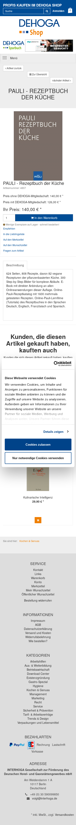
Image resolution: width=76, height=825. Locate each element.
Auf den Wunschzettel (15, 245)
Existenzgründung (38, 678)
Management (38, 694)
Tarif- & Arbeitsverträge (38, 714)
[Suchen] (47, 11)
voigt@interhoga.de (44, 798)
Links (38, 574)
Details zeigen (53, 431)
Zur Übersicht (39, 74)
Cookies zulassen (38, 444)
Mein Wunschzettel (38, 590)
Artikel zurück (13, 68)
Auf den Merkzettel (13, 239)
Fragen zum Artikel (13, 250)
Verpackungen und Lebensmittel (38, 723)
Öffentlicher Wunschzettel (38, 594)
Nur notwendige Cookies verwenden (38, 458)
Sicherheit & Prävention (38, 710)
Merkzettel (38, 586)
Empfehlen (9, 228)
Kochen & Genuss (38, 690)
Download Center (38, 674)
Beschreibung (15, 265)
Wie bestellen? (38, 641)
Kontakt (38, 570)
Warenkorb (38, 578)
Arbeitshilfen (38, 661)
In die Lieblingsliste (14, 234)
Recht (38, 702)
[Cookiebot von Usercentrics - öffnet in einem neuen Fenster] (54, 363)
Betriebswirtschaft (38, 669)
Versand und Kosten (38, 633)
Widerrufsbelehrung (38, 637)
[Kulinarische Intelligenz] (38, 474)
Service (38, 706)
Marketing (38, 698)
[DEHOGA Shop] (38, 27)
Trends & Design (38, 718)
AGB (38, 625)
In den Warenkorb (45, 218)
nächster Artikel (61, 80)
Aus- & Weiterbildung (38, 665)
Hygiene (38, 686)
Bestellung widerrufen (38, 600)
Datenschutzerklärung (38, 629)
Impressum (38, 620)
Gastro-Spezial (38, 682)
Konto (38, 582)
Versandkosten (64, 815)
